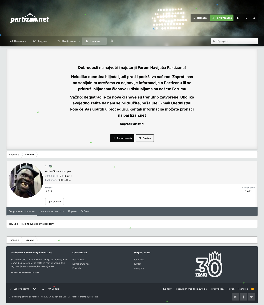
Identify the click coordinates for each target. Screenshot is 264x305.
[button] (51, 41)
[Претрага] (254, 18)
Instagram (139, 268)
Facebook (139, 259)
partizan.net (134, 115)
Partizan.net (78, 259)
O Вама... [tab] (86, 211)
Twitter (137, 263)
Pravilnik (76, 268)
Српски (55, 288)
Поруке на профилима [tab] (21, 211)
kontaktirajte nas (45, 266)
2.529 (48, 191)
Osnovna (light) (21, 288)
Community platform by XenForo (37, 296)
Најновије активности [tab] (51, 211)
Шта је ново (68, 41)
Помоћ (231, 288)
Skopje (67, 171)
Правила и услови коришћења (191, 288)
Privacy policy (217, 288)
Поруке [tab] (72, 211)
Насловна (20, 41)
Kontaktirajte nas (80, 263)
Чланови (95, 41)
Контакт (167, 288)
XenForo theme (79, 296)
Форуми (42, 41)
